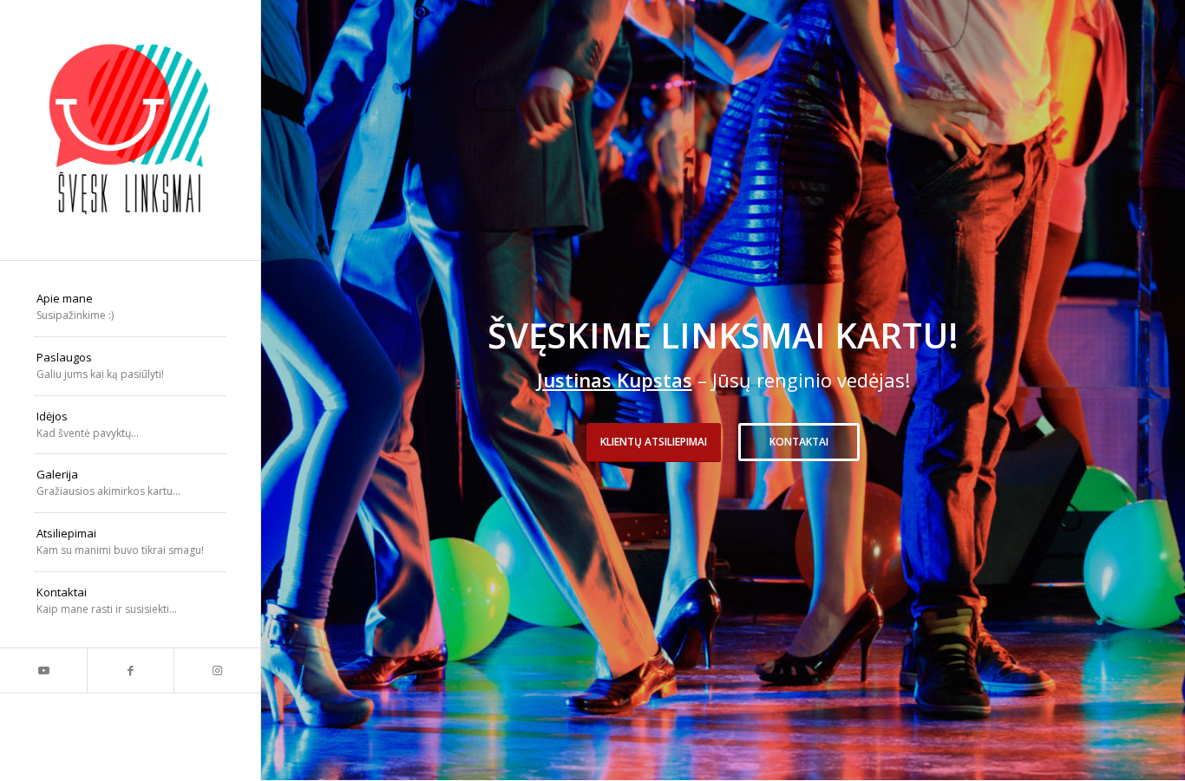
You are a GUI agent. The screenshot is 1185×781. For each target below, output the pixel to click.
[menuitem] (130, 307)
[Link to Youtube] (43, 670)
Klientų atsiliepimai (653, 441)
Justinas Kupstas (614, 380)
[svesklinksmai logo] (130, 130)
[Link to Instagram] (216, 670)
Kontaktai (798, 441)
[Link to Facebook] (130, 670)
